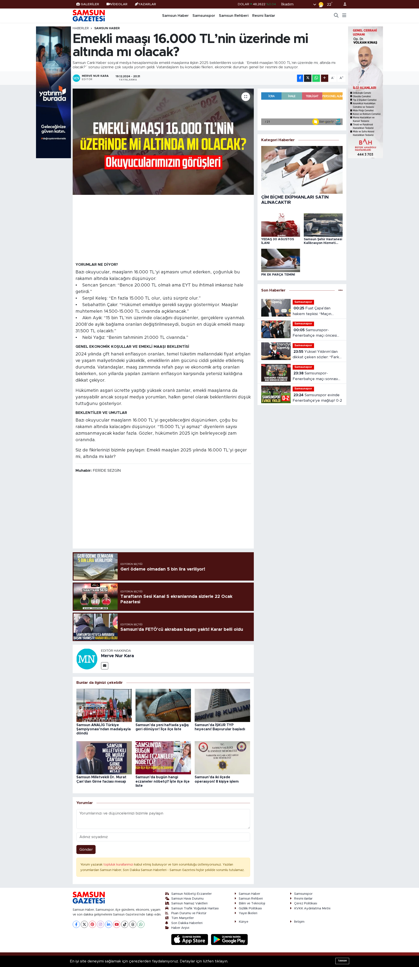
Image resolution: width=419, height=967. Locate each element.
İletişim (299, 921)
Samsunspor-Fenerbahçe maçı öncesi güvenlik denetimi (315, 333)
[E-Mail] (104, 665)
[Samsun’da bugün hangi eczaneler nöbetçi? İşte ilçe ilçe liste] (163, 757)
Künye (243, 921)
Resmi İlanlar (263, 15)
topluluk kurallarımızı (118, 864)
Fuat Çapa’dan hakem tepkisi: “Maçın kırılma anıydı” (312, 311)
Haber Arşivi (180, 927)
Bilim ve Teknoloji (252, 903)
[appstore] (190, 939)
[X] (84, 924)
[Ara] (336, 16)
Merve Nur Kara (117, 656)
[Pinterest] (92, 924)
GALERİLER (90, 4)
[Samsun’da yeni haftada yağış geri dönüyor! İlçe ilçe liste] (163, 705)
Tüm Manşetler (182, 918)
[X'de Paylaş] (307, 78)
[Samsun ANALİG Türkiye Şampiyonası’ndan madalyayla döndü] (104, 705)
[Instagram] (100, 924)
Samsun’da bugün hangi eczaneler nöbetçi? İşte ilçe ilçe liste (163, 781)
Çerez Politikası (305, 903)
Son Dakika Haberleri (187, 923)
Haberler (81, 28)
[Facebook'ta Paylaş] (300, 78)
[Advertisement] (163, 228)
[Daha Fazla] (324, 78)
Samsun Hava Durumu (187, 898)
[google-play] (229, 939)
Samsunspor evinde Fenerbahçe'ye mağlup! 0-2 (317, 398)
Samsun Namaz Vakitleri (189, 903)
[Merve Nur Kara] (86, 658)
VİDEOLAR (118, 4)
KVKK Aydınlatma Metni (312, 908)
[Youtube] (116, 924)
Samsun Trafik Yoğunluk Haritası (195, 908)
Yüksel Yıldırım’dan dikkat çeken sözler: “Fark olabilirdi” (316, 355)
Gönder (86, 849)
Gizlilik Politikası (250, 908)
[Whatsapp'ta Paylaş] (316, 78)
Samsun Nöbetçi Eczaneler (191, 893)
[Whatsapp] (140, 924)
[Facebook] (76, 924)
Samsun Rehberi (234, 15)
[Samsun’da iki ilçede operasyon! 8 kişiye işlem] (222, 757)
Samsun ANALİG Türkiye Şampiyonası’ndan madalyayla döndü (103, 729)
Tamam (342, 961)
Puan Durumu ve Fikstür (188, 913)
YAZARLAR (147, 4)
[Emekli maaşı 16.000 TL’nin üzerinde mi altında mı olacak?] (163, 142)
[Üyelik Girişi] (343, 4)
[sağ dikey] (365, 92)
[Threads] (132, 924)
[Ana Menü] (344, 16)
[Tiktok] (124, 924)
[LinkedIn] (108, 924)
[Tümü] (340, 290)
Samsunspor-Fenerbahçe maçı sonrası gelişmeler (315, 376)
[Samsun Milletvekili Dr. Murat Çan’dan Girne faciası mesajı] (104, 757)
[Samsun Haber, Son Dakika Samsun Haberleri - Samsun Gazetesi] (89, 15)
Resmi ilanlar (303, 898)
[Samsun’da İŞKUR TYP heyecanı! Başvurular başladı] (222, 705)
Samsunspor (203, 15)
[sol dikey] (53, 92)
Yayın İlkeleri (248, 913)
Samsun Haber (175, 15)
